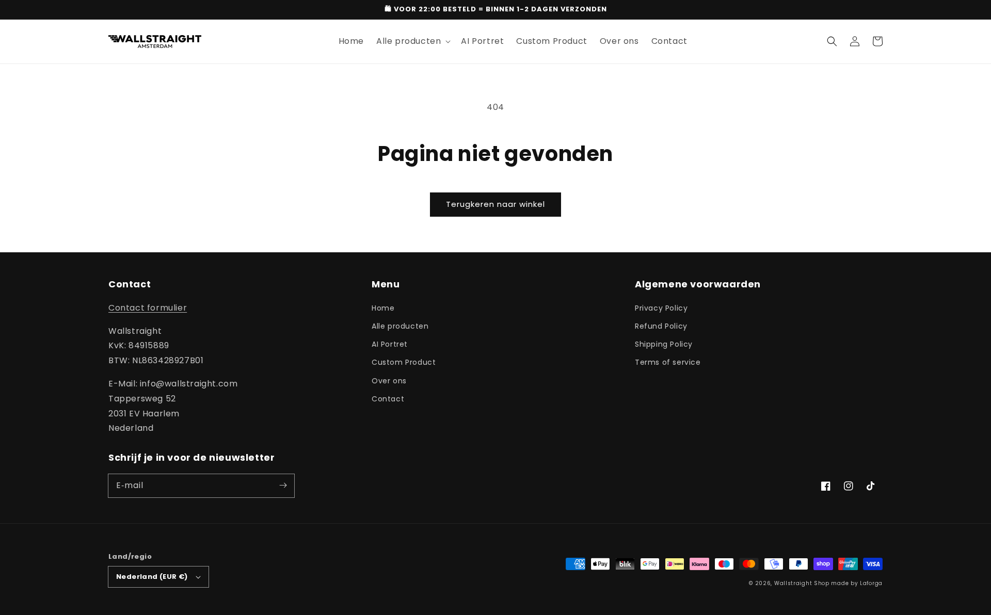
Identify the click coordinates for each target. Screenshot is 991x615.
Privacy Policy (661, 308)
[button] (832, 41)
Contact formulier (147, 308)
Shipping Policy (664, 344)
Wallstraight (793, 583)
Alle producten (400, 326)
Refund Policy (661, 326)
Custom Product (404, 362)
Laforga (871, 583)
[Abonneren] (282, 485)
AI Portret (390, 344)
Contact (388, 399)
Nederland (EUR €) (152, 576)
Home (383, 308)
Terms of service (668, 362)
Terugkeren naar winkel (495, 204)
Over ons (389, 381)
